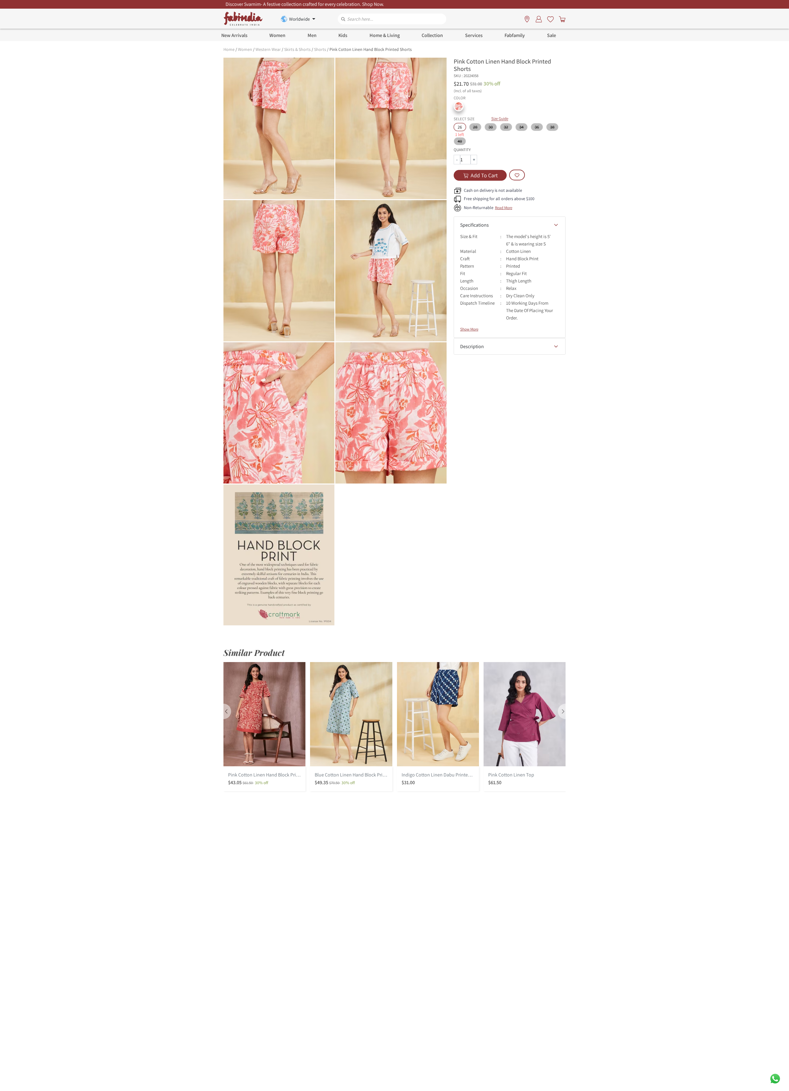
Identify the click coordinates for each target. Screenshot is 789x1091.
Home (229, 49)
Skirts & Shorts (297, 49)
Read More (503, 207)
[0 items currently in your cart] (561, 19)
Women (245, 49)
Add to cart (484, 175)
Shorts (320, 49)
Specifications (474, 225)
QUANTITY (462, 149)
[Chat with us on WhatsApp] (775, 1078)
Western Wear (268, 49)
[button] (459, 106)
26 (460, 127)
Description (472, 346)
